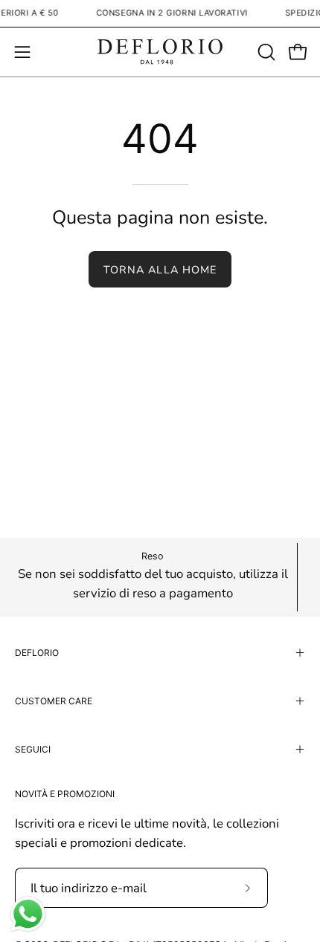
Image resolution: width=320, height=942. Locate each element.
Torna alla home (160, 269)
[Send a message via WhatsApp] (27, 914)
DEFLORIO (37, 652)
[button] (265, 52)
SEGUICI (33, 749)
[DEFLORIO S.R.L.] (160, 52)
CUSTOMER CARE (53, 700)
